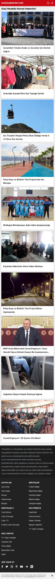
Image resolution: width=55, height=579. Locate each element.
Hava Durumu (34, 516)
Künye (4, 495)
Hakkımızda (6, 499)
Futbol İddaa (34, 487)
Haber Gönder (35, 521)
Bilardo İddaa (34, 499)
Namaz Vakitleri (35, 525)
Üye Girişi (5, 487)
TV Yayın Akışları (36, 529)
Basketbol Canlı (7, 550)
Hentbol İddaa (34, 495)
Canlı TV (5, 521)
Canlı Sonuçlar (7, 516)
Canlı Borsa (6, 512)
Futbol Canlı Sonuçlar (10, 525)
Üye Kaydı (5, 491)
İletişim (4, 504)
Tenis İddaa (6, 546)
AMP (3, 554)
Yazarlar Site (6, 542)
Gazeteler (33, 512)
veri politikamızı (29, 576)
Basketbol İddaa (35, 491)
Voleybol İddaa (35, 504)
